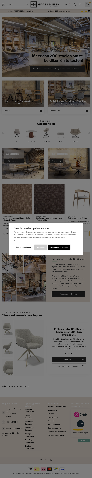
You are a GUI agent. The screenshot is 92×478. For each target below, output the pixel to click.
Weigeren (40, 247)
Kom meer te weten (20, 241)
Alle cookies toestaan (59, 247)
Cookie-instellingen (23, 247)
